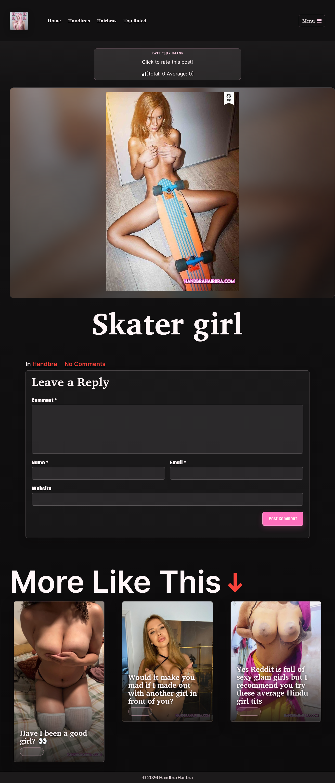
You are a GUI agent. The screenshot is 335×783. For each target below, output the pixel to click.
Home (54, 20)
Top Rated (135, 20)
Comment (44, 401)
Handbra (44, 364)
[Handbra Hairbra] (19, 21)
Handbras (79, 20)
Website (42, 488)
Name (40, 463)
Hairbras (106, 20)
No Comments (84, 364)
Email (178, 463)
